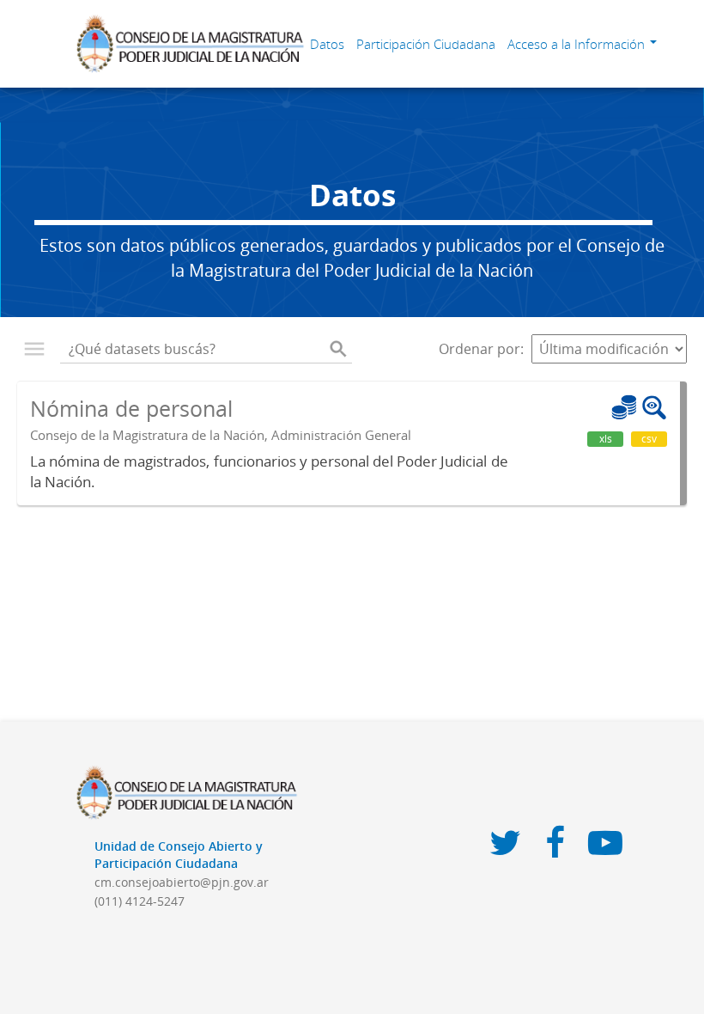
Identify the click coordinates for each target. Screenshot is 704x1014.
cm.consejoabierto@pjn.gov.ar (181, 882)
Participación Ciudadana (425, 43)
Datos (327, 43)
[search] (338, 348)
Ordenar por (479, 348)
